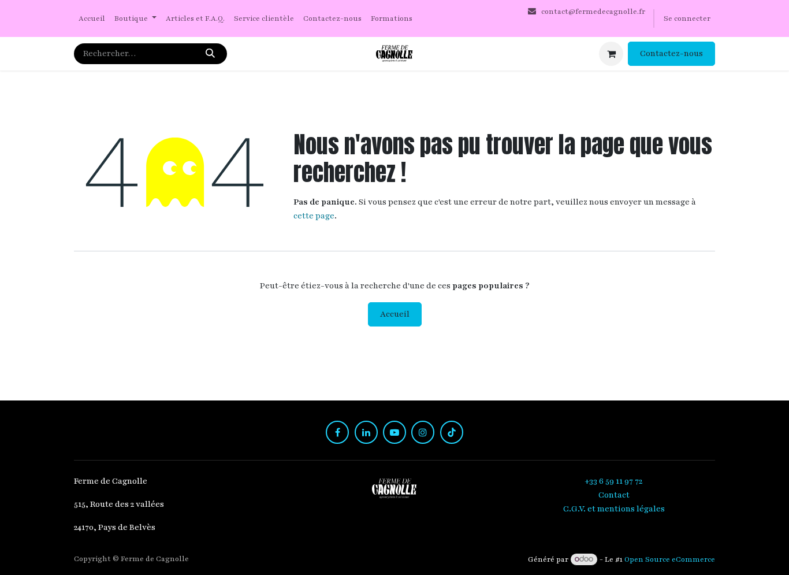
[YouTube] (394, 432)
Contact (614, 494)
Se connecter (687, 18)
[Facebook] (337, 432)
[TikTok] (451, 432)
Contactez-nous (671, 53)
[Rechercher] (210, 53)
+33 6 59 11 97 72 (614, 481)
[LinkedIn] (366, 432)
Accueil (395, 314)
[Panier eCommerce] (611, 54)
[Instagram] (422, 432)
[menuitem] (92, 18)
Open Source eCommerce (669, 559)
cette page (313, 215)
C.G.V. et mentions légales (614, 508)
